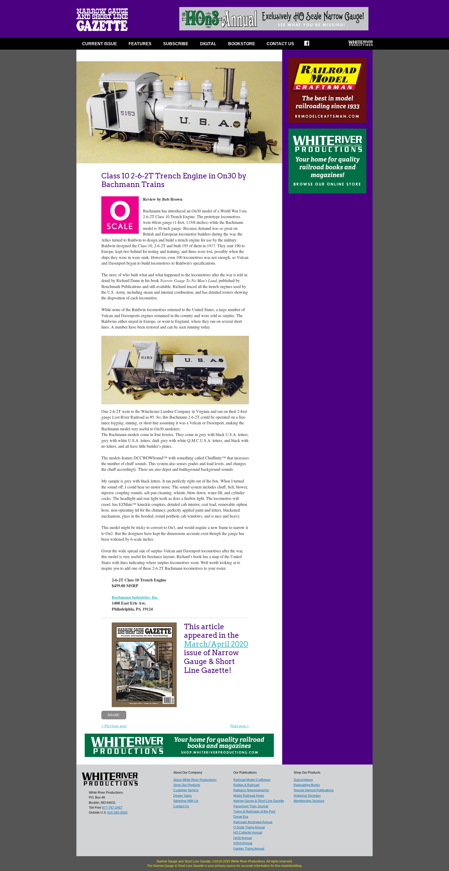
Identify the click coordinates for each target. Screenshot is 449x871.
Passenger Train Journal (250, 806)
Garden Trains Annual (248, 848)
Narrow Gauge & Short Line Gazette (258, 801)
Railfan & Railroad (246, 785)
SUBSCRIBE (175, 44)
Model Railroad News (248, 796)
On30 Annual (242, 838)
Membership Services (309, 801)
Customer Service (186, 790)
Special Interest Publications (314, 790)
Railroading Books (307, 785)
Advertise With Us (185, 801)
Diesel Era (240, 817)
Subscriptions (303, 780)
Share (114, 714)
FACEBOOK (310, 45)
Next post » (239, 725)
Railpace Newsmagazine (251, 790)
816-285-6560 (117, 812)
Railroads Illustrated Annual (252, 822)
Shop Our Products (186, 785)
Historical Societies (307, 796)
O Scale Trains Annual (249, 827)
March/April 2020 (216, 644)
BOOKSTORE (241, 44)
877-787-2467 (112, 807)
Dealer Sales (182, 796)
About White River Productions (194, 780)
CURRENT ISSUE (99, 44)
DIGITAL (208, 44)
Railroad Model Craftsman (251, 780)
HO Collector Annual (247, 832)
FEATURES (140, 44)
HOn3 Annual (242, 843)
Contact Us (280, 44)
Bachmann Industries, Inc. (135, 597)
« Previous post (114, 725)
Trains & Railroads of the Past (254, 811)
